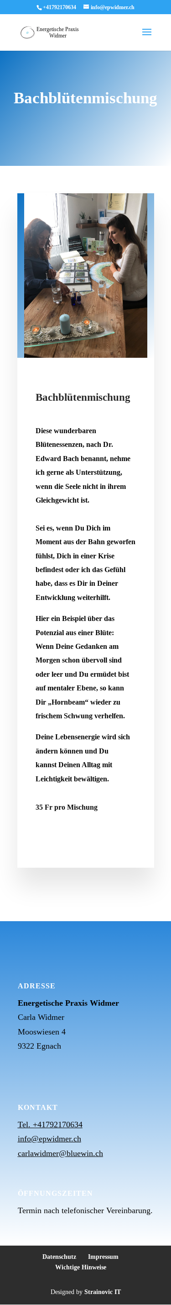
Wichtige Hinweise (80, 1267)
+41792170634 (59, 7)
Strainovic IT (102, 1292)
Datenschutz (59, 1256)
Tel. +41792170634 (50, 1124)
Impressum (103, 1256)
